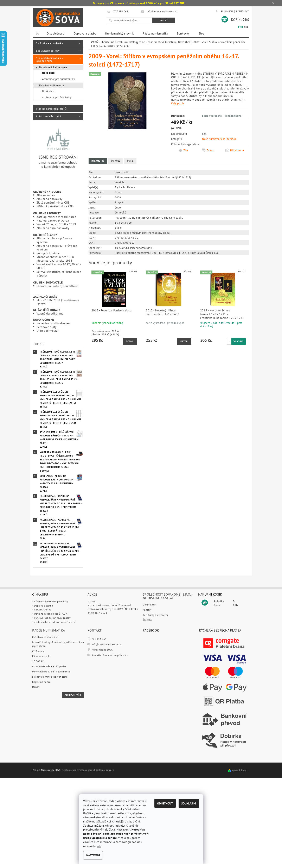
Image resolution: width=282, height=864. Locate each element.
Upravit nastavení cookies (101, 770)
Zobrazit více (73, 694)
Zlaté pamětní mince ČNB (53, 202)
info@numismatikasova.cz (106, 644)
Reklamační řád (42, 609)
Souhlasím (188, 803)
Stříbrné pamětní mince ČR (52, 108)
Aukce (92, 594)
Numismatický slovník (119, 33)
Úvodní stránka (37, 33)
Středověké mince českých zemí (49, 676)
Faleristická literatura (51, 85)
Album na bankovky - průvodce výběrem (57, 247)
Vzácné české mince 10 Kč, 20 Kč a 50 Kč (59, 266)
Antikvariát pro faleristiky (56, 97)
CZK (240, 27)
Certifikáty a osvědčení (155, 614)
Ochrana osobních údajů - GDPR (51, 613)
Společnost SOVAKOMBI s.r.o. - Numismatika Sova (167, 596)
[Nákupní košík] (204, 602)
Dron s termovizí (47, 330)
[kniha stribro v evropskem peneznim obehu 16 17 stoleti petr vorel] (127, 100)
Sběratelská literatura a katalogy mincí (49, 59)
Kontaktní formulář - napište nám (110, 655)
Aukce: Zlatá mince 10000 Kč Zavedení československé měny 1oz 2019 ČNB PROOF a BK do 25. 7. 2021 (113, 609)
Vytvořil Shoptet (240, 770)
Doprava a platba (85, 33)
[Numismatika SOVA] (58, 17)
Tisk (186, 150)
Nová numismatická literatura (219, 139)
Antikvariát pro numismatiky (58, 79)
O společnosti (56, 33)
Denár (35, 686)
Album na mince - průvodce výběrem (54, 240)
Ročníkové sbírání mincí (45, 637)
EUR (246, 27)
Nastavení (93, 855)
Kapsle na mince (41, 681)
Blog (202, 33)
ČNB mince (38, 651)
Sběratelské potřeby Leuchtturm (57, 286)
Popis (130, 160)
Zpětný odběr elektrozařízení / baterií (54, 621)
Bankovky (183, 33)
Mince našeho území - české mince (51, 671)
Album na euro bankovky (53, 228)
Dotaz (210, 150)
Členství (147, 619)
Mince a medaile (41, 656)
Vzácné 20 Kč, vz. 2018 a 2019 (56, 224)
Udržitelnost (149, 604)
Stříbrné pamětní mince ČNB (55, 206)
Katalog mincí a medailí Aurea (56, 217)
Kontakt (147, 609)
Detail (130, 341)
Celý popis (178, 103)
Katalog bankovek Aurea (53, 220)
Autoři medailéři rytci (48, 116)
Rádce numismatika (155, 33)
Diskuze (115, 160)
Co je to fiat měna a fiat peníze (49, 666)
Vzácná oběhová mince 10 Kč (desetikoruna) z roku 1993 (56, 258)
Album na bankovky (50, 199)
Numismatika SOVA (102, 649)
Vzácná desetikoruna (50, 313)
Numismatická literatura (53, 67)
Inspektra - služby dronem (53, 323)
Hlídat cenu (237, 150)
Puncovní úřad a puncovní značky (52, 617)
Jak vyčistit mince (48, 253)
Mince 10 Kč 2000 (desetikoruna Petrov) (58, 302)
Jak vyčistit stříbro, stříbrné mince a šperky (59, 273)
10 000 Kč (38, 661)
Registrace (242, 11)
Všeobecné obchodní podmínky (51, 601)
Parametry (97, 160)
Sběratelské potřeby (47, 50)
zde (99, 846)
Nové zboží (49, 72)
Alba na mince (46, 195)
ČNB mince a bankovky (49, 43)
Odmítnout (165, 803)
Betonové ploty (47, 327)
